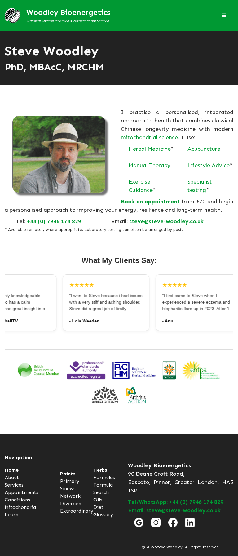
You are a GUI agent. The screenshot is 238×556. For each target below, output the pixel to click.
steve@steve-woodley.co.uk (166, 221)
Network (70, 496)
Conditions (17, 500)
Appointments (21, 492)
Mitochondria (20, 507)
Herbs (100, 470)
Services (14, 485)
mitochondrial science (149, 137)
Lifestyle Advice (208, 165)
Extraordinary (76, 511)
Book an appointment (150, 201)
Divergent (71, 503)
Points (68, 474)
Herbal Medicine (150, 148)
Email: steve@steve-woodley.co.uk (174, 510)
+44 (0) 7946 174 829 (54, 221)
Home (12, 470)
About (12, 477)
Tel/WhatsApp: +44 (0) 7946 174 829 (175, 502)
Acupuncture (203, 148)
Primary (69, 481)
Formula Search (103, 488)
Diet (98, 507)
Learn (11, 515)
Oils (97, 500)
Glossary (103, 515)
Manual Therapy (149, 165)
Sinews (68, 489)
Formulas (104, 477)
